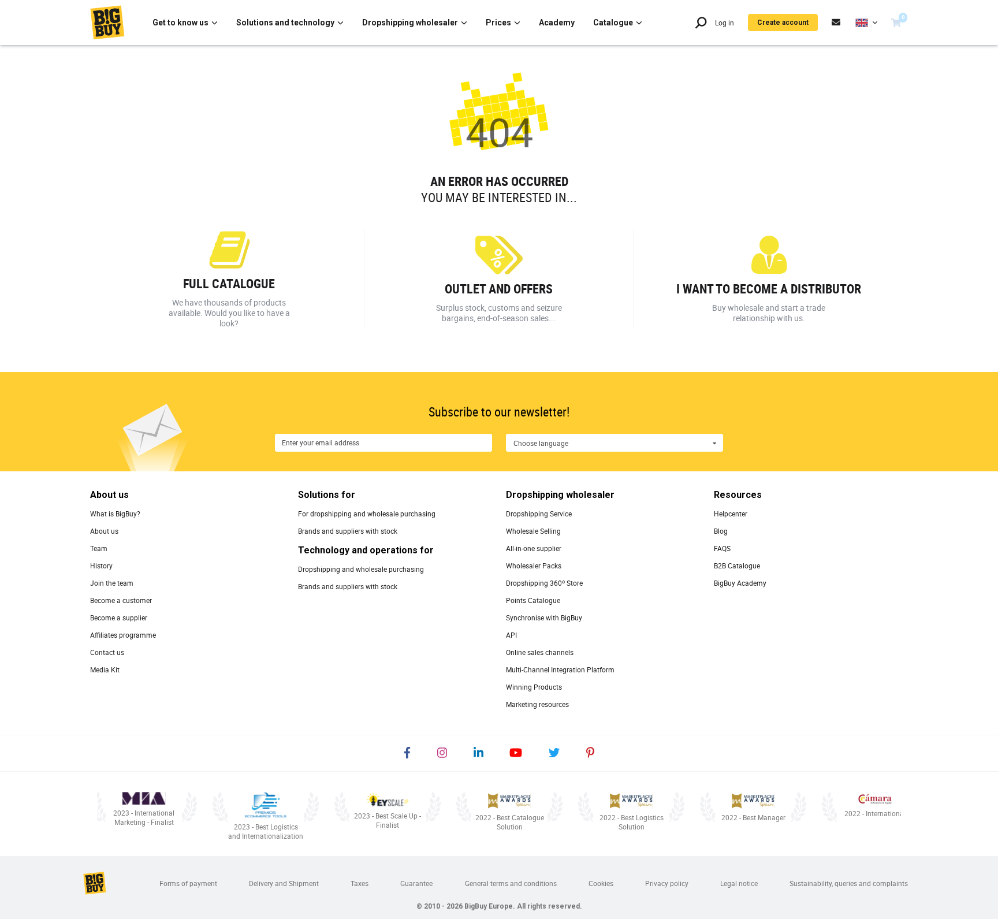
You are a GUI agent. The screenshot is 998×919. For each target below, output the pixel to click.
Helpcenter (730, 513)
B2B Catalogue (737, 565)
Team (98, 548)
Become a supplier (118, 617)
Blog (721, 530)
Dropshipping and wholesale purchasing (361, 569)
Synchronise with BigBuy (544, 617)
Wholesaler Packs (533, 565)
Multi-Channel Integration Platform (560, 669)
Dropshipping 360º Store (544, 582)
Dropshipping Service (539, 513)
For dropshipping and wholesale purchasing (366, 513)
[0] (896, 22)
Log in (724, 22)
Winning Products (534, 686)
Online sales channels (540, 652)
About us (104, 530)
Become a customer (121, 600)
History (101, 565)
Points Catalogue (533, 600)
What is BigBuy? (115, 513)
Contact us (107, 652)
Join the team (111, 582)
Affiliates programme (123, 634)
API (511, 634)
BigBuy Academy (740, 582)
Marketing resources (537, 704)
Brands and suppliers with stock (347, 530)
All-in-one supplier (533, 548)
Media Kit (105, 669)
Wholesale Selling (533, 530)
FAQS (722, 548)
